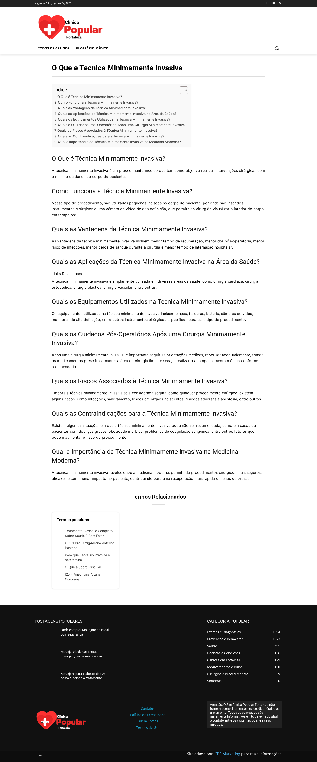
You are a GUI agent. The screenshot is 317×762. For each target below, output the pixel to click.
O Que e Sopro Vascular (83, 567)
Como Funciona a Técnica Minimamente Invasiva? (98, 102)
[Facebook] (267, 3)
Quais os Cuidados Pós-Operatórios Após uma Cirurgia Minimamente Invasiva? (122, 125)
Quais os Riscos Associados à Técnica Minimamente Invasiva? (107, 130)
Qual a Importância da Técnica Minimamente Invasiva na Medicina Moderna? (119, 142)
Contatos (148, 708)
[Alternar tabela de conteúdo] (181, 90)
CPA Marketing (227, 753)
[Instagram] (273, 3)
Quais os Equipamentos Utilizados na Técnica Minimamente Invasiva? (114, 119)
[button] (276, 48)
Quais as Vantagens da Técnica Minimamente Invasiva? (102, 108)
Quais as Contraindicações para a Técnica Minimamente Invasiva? (111, 136)
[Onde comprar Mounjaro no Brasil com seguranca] (46, 636)
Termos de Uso (147, 727)
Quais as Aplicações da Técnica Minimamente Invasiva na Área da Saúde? (117, 114)
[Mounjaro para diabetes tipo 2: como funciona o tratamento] (46, 680)
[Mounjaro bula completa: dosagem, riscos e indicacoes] (46, 658)
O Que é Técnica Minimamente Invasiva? (89, 97)
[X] (279, 3)
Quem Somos (147, 721)
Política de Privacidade (147, 715)
